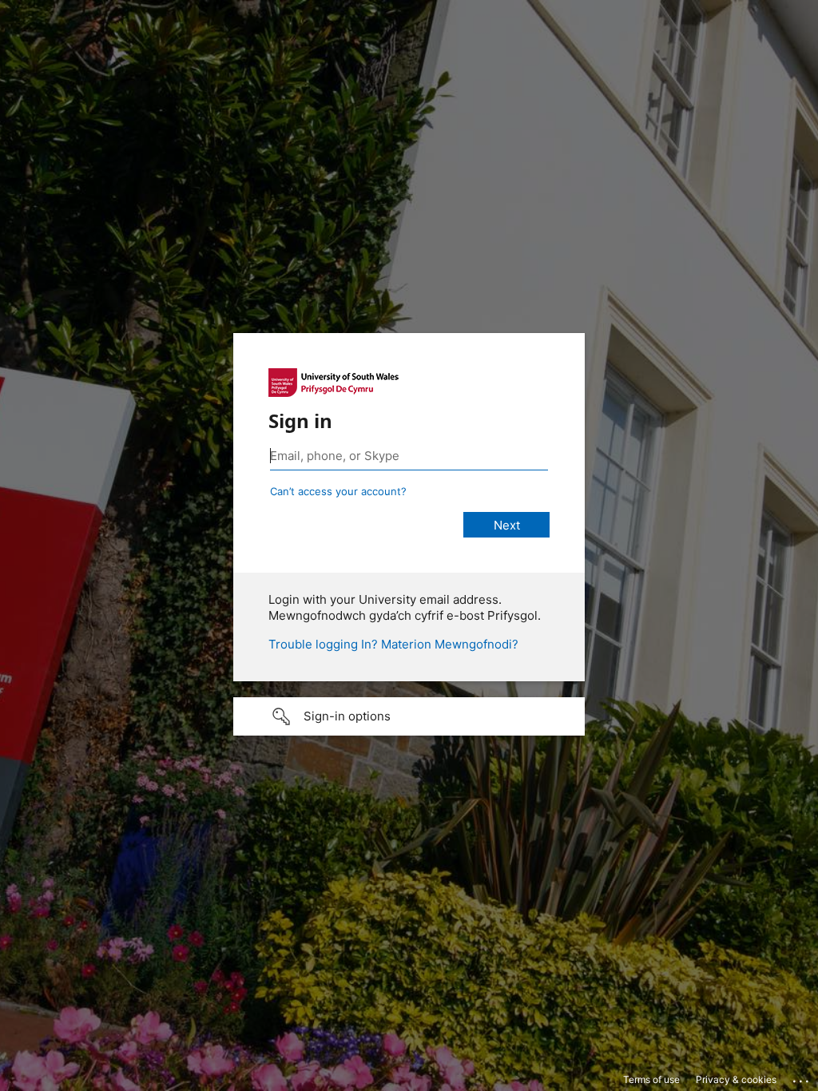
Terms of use (651, 1079)
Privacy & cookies (736, 1079)
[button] (409, 716)
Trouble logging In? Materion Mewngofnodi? (393, 644)
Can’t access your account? (338, 491)
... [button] (802, 1077)
